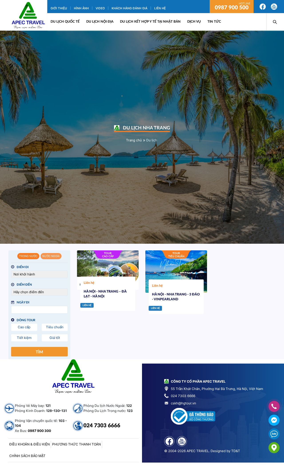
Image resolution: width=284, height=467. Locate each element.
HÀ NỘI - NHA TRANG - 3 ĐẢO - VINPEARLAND (176, 297)
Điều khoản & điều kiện (29, 444)
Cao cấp (24, 327)
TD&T (235, 451)
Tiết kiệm (24, 338)
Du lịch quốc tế (65, 21)
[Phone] (274, 406)
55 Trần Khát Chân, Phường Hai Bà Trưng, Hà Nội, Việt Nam (217, 389)
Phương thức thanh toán (76, 444)
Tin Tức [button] (214, 21)
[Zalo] (274, 433)
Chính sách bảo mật (27, 456)
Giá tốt (54, 338)
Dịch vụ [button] (194, 21)
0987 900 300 (39, 431)
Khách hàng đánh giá (129, 8)
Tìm (39, 352)
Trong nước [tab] (28, 256)
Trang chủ (134, 140)
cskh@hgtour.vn (183, 403)
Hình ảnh (81, 8)
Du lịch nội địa (99, 21)
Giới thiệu (59, 8)
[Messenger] (274, 420)
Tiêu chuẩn (54, 327)
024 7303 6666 (101, 425)
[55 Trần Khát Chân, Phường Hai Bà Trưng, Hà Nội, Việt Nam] (274, 447)
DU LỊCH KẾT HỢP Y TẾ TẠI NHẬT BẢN (150, 21)
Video (100, 8)
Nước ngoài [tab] (51, 256)
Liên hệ (160, 8)
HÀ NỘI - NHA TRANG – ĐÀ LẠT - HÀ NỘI (105, 294)
